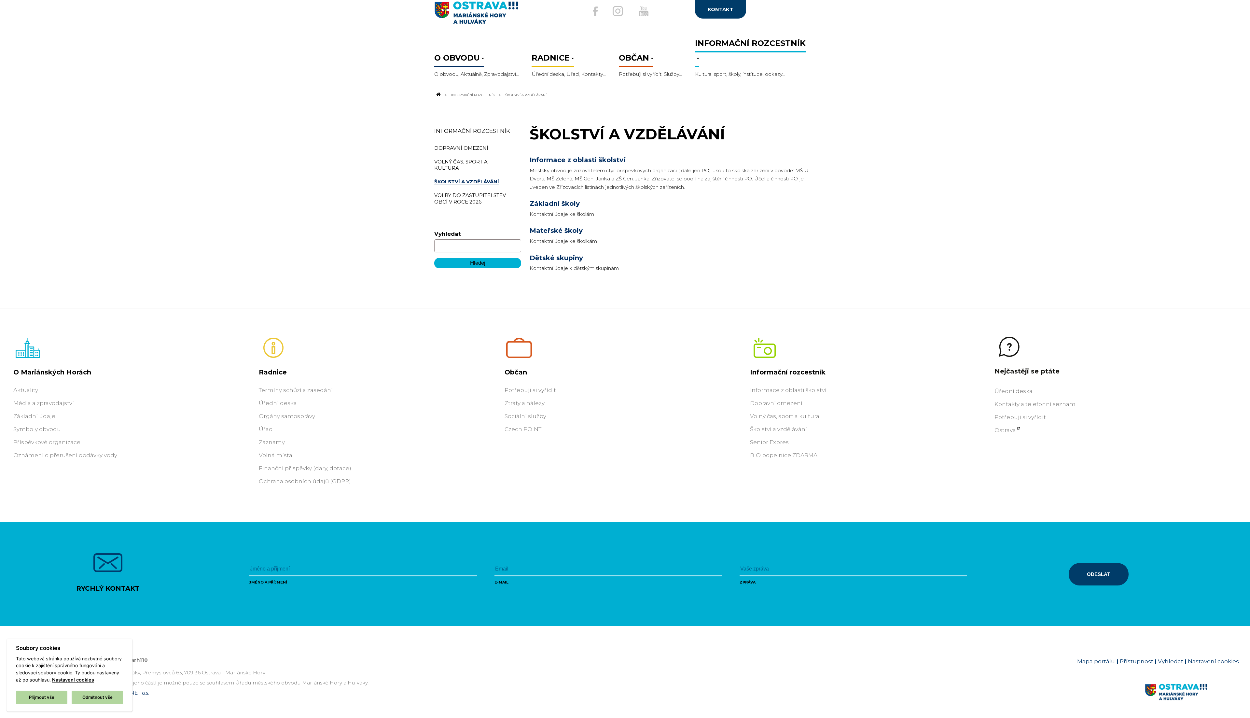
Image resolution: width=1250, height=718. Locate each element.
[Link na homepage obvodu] (1192, 699)
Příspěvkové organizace (46, 442)
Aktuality (25, 390)
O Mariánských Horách (52, 372)
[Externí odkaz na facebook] (595, 11)
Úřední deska (278, 403)
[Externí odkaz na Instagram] (618, 11)
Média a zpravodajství (43, 403)
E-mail (501, 582)
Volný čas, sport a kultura (784, 416)
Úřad (266, 429)
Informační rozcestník (473, 95)
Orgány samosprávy (287, 416)
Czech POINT (523, 429)
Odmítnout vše (97, 697)
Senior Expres (769, 442)
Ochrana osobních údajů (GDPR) (305, 481)
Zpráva (748, 582)
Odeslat (1098, 574)
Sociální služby (525, 416)
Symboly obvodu (37, 429)
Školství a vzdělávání (778, 429)
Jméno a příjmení (268, 582)
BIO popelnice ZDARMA (783, 455)
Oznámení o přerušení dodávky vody (65, 455)
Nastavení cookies (1213, 661)
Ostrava (1005, 430)
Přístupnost (1136, 661)
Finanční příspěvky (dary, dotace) (305, 468)
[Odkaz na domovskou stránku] (438, 95)
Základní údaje (34, 416)
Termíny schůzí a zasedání (296, 390)
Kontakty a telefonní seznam (1035, 404)
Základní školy (555, 203)
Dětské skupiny (556, 258)
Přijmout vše (41, 697)
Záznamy (272, 442)
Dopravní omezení (776, 403)
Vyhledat (447, 234)
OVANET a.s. (134, 693)
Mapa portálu (1096, 661)
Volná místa (275, 455)
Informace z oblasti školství (577, 160)
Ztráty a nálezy (525, 403)
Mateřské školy (556, 230)
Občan (516, 372)
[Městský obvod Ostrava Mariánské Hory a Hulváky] (498, 15)
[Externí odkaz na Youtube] (643, 11)
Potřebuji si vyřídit (530, 390)
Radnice (273, 372)
